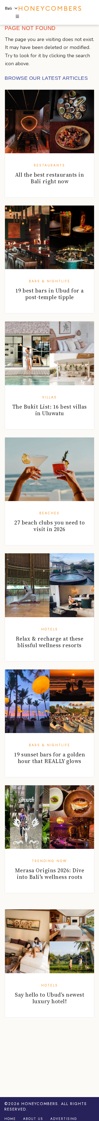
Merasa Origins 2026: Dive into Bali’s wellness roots (49, 873)
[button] (17, 17)
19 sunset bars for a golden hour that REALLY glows (49, 758)
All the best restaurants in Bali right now (49, 178)
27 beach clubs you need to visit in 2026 (49, 526)
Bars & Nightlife (49, 281)
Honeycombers (39, 1103)
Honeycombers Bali (50, 8)
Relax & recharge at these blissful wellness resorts (50, 642)
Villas (49, 397)
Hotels (49, 629)
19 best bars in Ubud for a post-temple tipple (49, 294)
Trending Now (49, 860)
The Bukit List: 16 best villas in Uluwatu (49, 410)
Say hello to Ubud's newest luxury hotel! (49, 998)
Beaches (49, 513)
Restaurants (49, 165)
